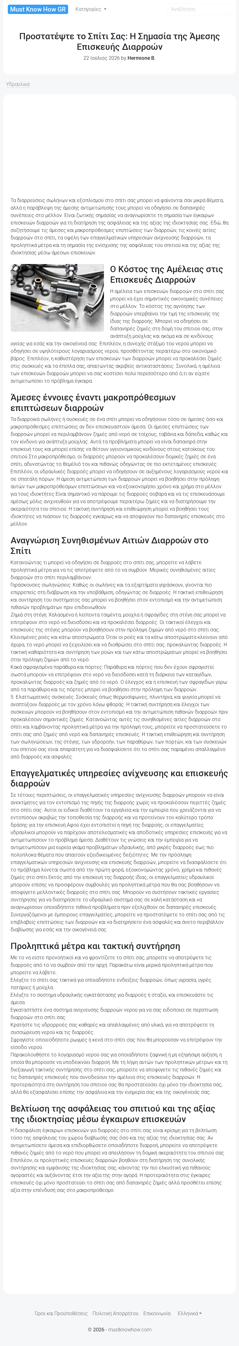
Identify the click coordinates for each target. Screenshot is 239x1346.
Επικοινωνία (157, 1313)
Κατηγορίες (89, 9)
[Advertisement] (119, 145)
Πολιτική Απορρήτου (115, 1313)
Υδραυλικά (18, 84)
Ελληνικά (188, 1313)
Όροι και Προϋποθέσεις (61, 1313)
